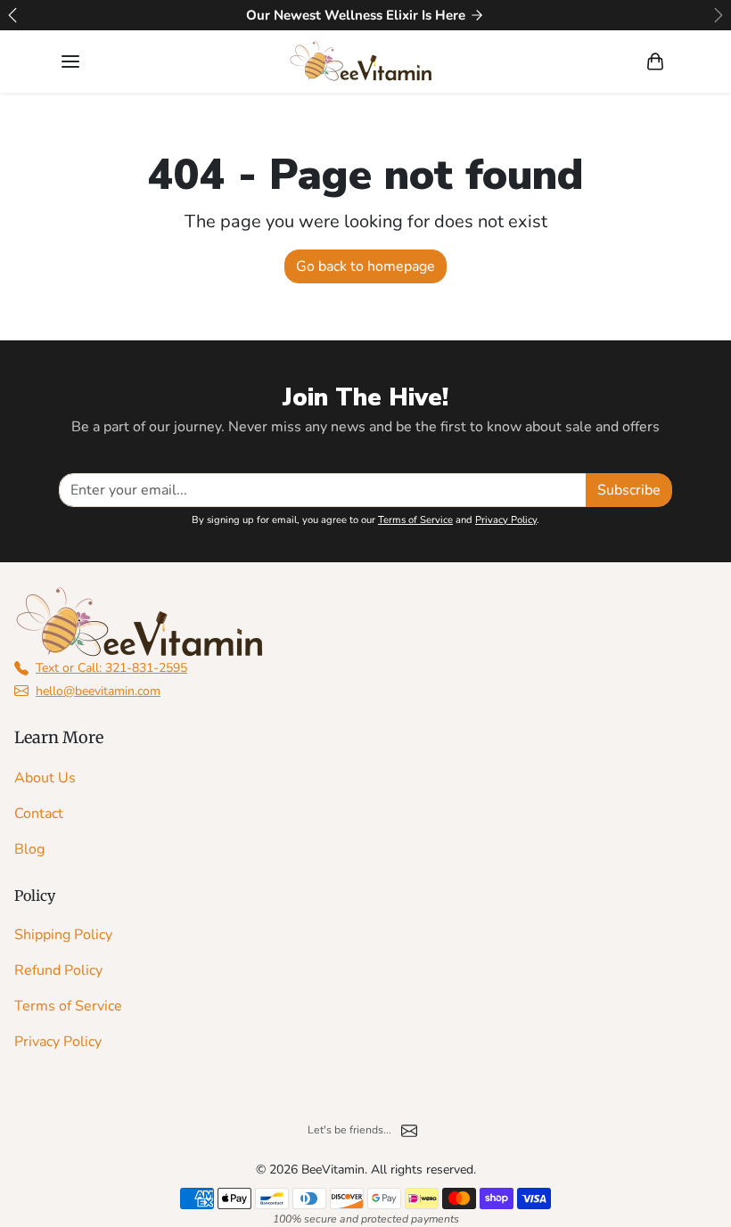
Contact (38, 813)
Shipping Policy (63, 935)
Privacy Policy (506, 520)
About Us (45, 778)
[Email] (409, 1129)
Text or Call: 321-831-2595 (111, 667)
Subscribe (629, 490)
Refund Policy (58, 970)
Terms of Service (415, 520)
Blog (29, 849)
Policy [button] (34, 895)
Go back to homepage (365, 266)
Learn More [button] (58, 737)
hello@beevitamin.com (98, 691)
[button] (70, 61)
